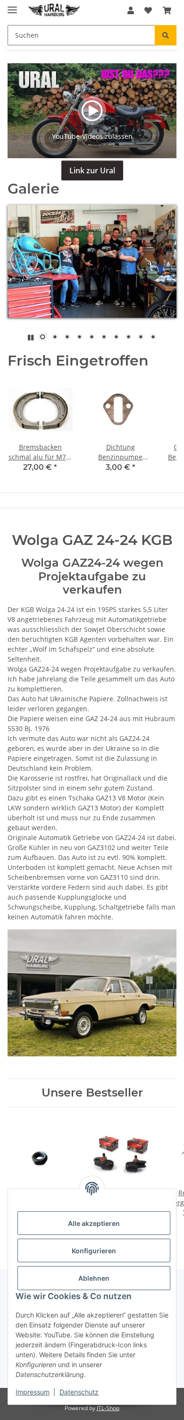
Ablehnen (93, 1278)
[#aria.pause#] (30, 337)
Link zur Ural (92, 170)
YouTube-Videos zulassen (92, 136)
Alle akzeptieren (94, 1223)
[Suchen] (165, 35)
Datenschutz (79, 1392)
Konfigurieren (94, 1251)
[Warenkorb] (167, 10)
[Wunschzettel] (148, 10)
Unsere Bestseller (92, 1092)
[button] (130, 10)
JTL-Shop (108, 1408)
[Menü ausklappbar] (12, 6)
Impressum (33, 1392)
